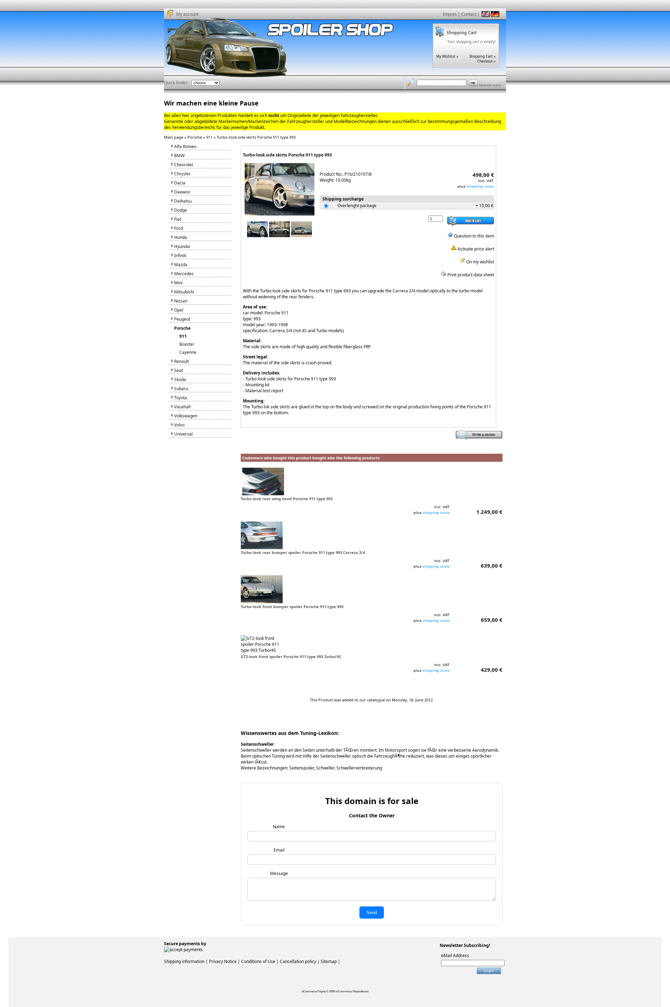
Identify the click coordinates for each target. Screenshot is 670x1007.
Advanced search (490, 85)
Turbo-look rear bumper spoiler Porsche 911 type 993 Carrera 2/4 (303, 552)
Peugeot (182, 319)
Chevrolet (183, 165)
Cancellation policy (298, 961)
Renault (181, 361)
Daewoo (182, 192)
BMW (179, 156)
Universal (183, 434)
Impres (450, 14)
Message (279, 873)
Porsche (194, 137)
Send (371, 912)
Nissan (180, 301)
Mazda (180, 265)
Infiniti (180, 255)
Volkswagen (185, 416)
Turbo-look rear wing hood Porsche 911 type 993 (287, 498)
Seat (178, 370)
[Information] (475, 187)
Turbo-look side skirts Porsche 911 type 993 (256, 137)
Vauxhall (182, 407)
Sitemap (329, 961)
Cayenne (187, 352)
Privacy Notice (223, 961)
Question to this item (473, 236)
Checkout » (486, 61)
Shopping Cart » (482, 56)
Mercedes (184, 274)
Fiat (177, 219)
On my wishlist (479, 262)
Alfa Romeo (185, 146)
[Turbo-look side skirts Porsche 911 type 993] (279, 214)
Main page (173, 137)
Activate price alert (475, 249)
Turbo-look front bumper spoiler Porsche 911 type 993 (292, 606)
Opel (178, 310)
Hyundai (182, 246)
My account (187, 14)
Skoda (180, 379)
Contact (468, 14)
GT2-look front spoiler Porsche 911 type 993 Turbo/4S (291, 656)
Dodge (180, 210)
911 (209, 137)
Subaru (181, 389)
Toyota (180, 398)
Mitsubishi (184, 292)
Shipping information (184, 961)
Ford (178, 228)
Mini (178, 283)
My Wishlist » (447, 56)
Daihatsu (183, 201)
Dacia (179, 183)
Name (279, 827)
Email (279, 850)
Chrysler (182, 174)
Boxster (186, 344)
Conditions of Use (258, 961)
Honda (180, 237)
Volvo (179, 425)
